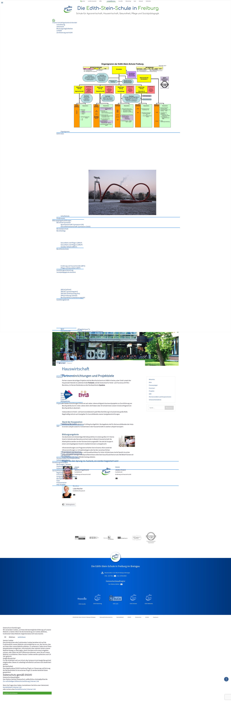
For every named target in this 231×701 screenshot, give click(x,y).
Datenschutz (138, 617)
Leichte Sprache (92, 1)
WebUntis (148, 1)
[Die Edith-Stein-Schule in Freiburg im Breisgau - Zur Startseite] (53, 20)
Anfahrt (147, 617)
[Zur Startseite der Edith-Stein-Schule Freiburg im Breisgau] (68, 9)
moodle (120, 1)
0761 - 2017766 (109, 576)
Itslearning (128, 1)
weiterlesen (22, 637)
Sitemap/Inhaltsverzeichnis (106, 617)
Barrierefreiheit (120, 617)
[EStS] (115, 561)
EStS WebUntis (149, 603)
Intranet (141, 1)
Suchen (170, 408)
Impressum (155, 617)
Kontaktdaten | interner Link (12, 687)
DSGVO (129, 617)
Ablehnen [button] (12, 637)
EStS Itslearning (97, 603)
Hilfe (100, 1)
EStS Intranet (133, 603)
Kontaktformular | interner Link (25, 689)
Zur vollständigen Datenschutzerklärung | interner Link (21, 681)
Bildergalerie (70, 504)
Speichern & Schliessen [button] (10, 693)
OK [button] (5, 637)
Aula (135, 1)
